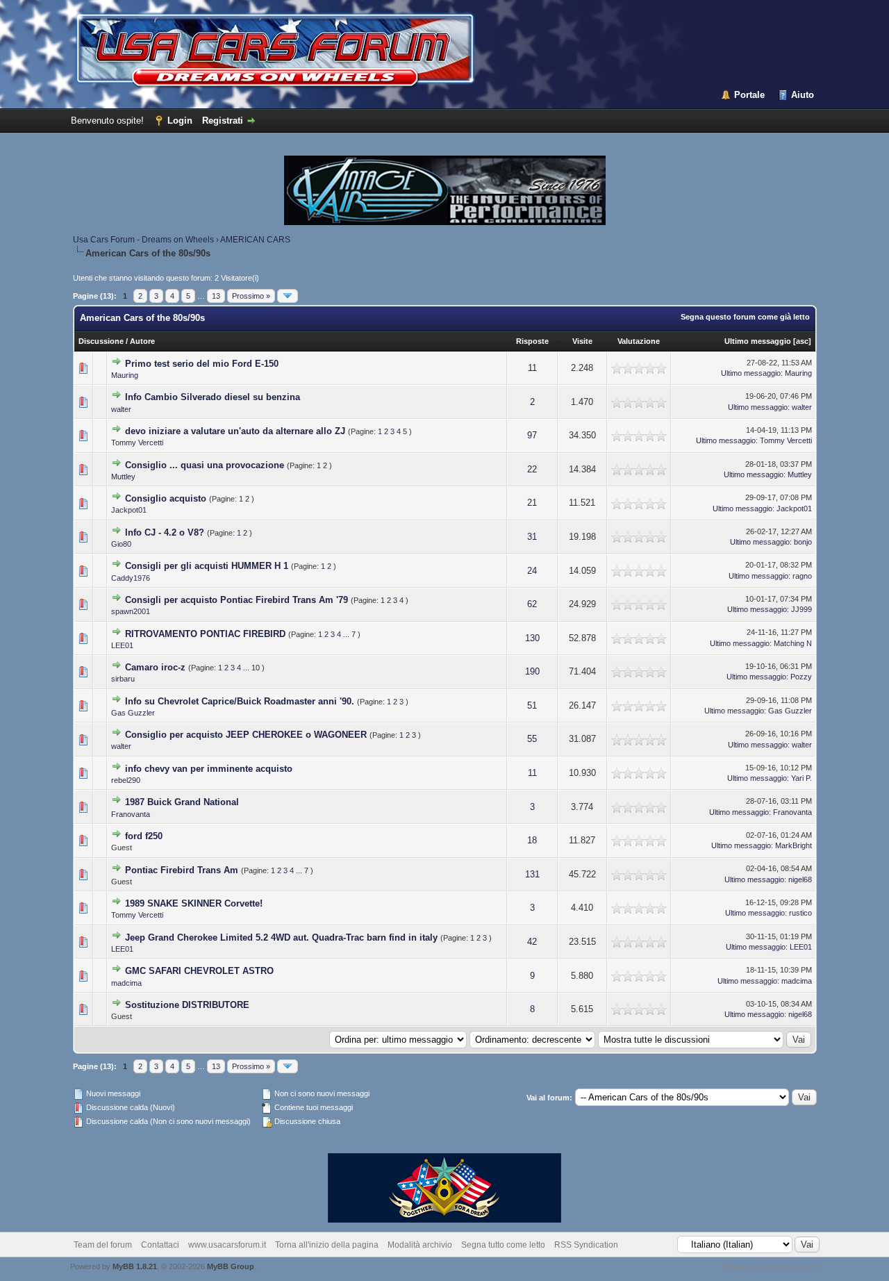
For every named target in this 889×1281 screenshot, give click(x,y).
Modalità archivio (420, 1245)
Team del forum (103, 1245)
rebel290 (125, 780)
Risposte (532, 341)
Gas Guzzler (133, 713)
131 (532, 874)
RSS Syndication (586, 1245)
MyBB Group (230, 1266)
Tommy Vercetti (137, 442)
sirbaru (123, 679)
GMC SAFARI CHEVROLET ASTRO (199, 971)
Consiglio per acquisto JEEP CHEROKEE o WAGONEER (246, 734)
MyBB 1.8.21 (135, 1266)
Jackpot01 (129, 510)
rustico (800, 913)
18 (532, 840)
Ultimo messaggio (757, 341)
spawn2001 (130, 611)
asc (802, 341)
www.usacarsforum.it (227, 1245)
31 (532, 536)
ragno (802, 576)
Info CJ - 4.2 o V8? (164, 532)
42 (532, 941)
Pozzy (801, 676)
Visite (582, 341)
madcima (126, 983)
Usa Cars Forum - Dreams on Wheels (143, 240)
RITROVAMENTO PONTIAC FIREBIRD (205, 634)
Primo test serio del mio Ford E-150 (202, 363)
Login (179, 120)
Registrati (222, 120)
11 (532, 368)
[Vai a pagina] (287, 296)
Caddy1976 (130, 578)
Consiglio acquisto (165, 498)
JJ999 (801, 609)
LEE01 (122, 645)
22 (532, 469)
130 (532, 638)
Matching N (793, 643)
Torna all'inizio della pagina (327, 1245)
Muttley (123, 476)
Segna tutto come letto (503, 1245)
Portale (749, 95)
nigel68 (800, 879)
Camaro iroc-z (155, 667)
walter (121, 409)
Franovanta (130, 814)
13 (216, 296)
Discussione (101, 341)
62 (532, 604)
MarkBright (793, 845)
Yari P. (801, 778)
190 (532, 671)
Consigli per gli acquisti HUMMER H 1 (206, 566)
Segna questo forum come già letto (745, 317)
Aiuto (802, 95)
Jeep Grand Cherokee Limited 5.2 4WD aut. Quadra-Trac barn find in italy (281, 937)
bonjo (803, 542)
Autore (142, 341)
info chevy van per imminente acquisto (208, 768)
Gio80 (121, 544)
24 (532, 570)
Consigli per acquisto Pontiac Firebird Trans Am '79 (236, 600)
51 (532, 705)
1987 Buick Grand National (182, 802)
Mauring (124, 375)
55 (532, 739)
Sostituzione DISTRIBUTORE (187, 1005)
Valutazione (638, 341)
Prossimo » (251, 296)
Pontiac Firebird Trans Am (181, 870)
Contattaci (160, 1245)
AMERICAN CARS (255, 240)
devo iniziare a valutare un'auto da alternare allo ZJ (235, 431)
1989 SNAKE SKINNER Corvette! (194, 903)
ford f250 (144, 836)
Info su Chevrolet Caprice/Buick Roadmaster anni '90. (239, 701)
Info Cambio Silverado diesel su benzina (212, 397)
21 (532, 502)
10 (255, 667)
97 (532, 435)
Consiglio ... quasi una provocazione (204, 465)
